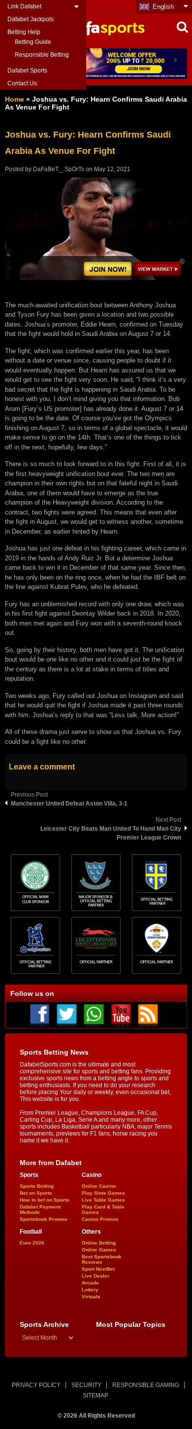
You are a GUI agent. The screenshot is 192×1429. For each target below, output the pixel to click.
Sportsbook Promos (43, 1219)
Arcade (90, 1282)
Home (14, 99)
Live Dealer (95, 1276)
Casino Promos (100, 1219)
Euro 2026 (32, 1243)
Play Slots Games (103, 1193)
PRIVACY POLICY (36, 1385)
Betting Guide (33, 41)
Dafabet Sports (27, 70)
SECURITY (86, 1385)
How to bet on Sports (44, 1200)
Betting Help (23, 32)
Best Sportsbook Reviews (102, 1259)
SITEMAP (95, 1395)
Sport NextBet (98, 1269)
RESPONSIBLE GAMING (145, 1385)
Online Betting (99, 1243)
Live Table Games (103, 1200)
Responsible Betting (42, 54)
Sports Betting (37, 1186)
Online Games (99, 1249)
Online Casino (99, 1186)
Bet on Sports (36, 1193)
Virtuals (91, 1296)
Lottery (90, 1289)
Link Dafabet (24, 6)
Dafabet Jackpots (30, 19)
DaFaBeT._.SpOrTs (58, 169)
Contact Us (22, 83)
